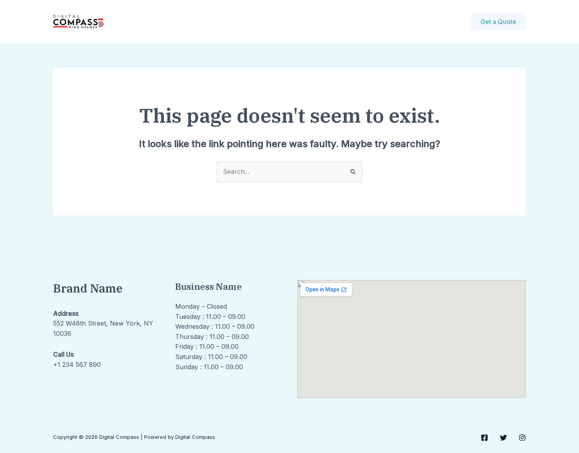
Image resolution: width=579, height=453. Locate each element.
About (197, 22)
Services (232, 22)
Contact (269, 22)
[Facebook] (484, 437)
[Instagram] (522, 437)
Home (167, 22)
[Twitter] (503, 437)
